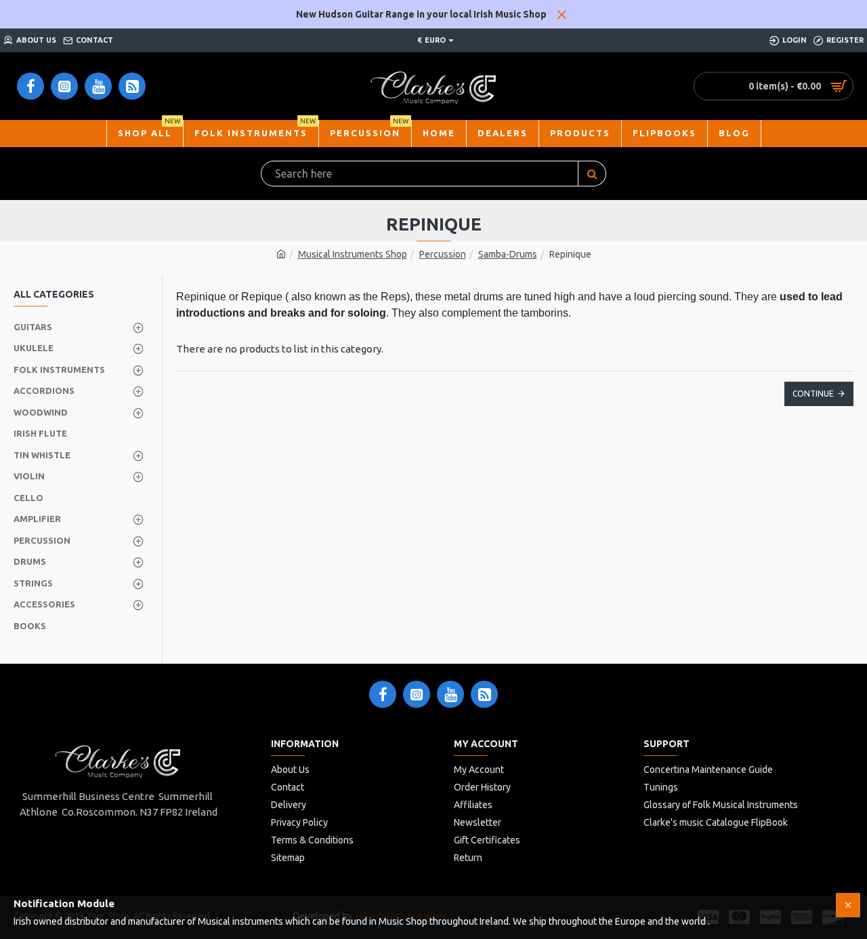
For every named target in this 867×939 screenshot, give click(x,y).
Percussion (442, 254)
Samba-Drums (507, 254)
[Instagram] (416, 694)
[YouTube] (450, 694)
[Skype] (484, 694)
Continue (813, 393)
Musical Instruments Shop (352, 254)
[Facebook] (382, 694)
